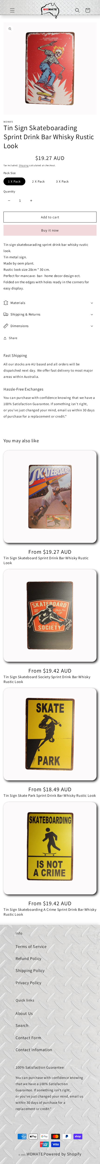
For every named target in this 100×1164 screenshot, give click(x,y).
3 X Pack (62, 181)
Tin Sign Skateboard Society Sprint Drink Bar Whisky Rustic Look (46, 679)
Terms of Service (31, 946)
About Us (24, 1013)
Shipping (24, 165)
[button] (12, 10)
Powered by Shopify (62, 1154)
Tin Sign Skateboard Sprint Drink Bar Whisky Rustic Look (46, 560)
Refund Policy (28, 958)
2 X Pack (38, 181)
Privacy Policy (28, 982)
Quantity (9, 191)
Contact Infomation (34, 1049)
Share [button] (13, 338)
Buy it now (50, 230)
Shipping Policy (30, 970)
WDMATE (35, 1154)
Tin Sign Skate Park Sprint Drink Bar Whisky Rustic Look (49, 795)
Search (22, 1025)
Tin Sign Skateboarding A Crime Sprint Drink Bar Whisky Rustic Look (49, 912)
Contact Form (28, 1037)
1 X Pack (14, 181)
